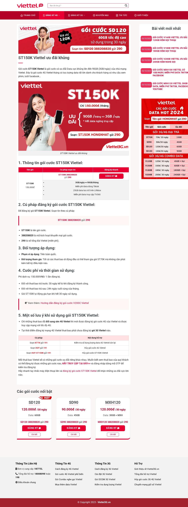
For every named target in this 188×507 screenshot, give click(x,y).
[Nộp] (126, 5)
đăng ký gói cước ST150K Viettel (80, 371)
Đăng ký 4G (52, 15)
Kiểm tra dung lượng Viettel (108, 484)
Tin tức (123, 15)
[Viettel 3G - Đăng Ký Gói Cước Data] (30, 5)
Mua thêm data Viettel (66, 484)
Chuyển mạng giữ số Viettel (147, 484)
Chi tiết (34, 434)
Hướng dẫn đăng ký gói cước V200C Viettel (65, 303)
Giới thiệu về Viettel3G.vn (146, 469)
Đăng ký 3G (77, 15)
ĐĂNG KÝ (110, 176)
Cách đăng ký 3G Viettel (106, 469)
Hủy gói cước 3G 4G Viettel (147, 479)
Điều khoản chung (27, 482)
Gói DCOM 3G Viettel (105, 479)
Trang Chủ (29, 15)
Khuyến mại (102, 15)
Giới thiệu (142, 15)
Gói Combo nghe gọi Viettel (68, 479)
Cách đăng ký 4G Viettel (67, 469)
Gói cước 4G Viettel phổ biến (69, 474)
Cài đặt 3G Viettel (103, 474)
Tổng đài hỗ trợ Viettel (145, 474)
